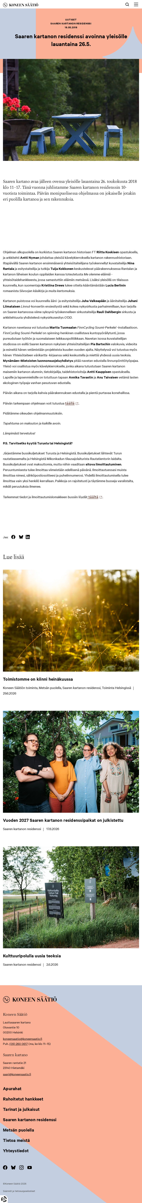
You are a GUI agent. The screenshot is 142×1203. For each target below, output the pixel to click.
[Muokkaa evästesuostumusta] (4, 1199)
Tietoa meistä (16, 1140)
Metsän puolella (18, 1130)
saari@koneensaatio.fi (17, 1074)
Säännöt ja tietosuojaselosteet (19, 1190)
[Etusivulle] (42, 5)
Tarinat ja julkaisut (21, 1109)
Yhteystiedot (16, 1150)
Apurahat (12, 1088)
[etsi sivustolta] (127, 4)
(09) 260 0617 (18, 1044)
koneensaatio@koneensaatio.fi (22, 1039)
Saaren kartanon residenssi (30, 1119)
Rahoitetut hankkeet (23, 1099)
